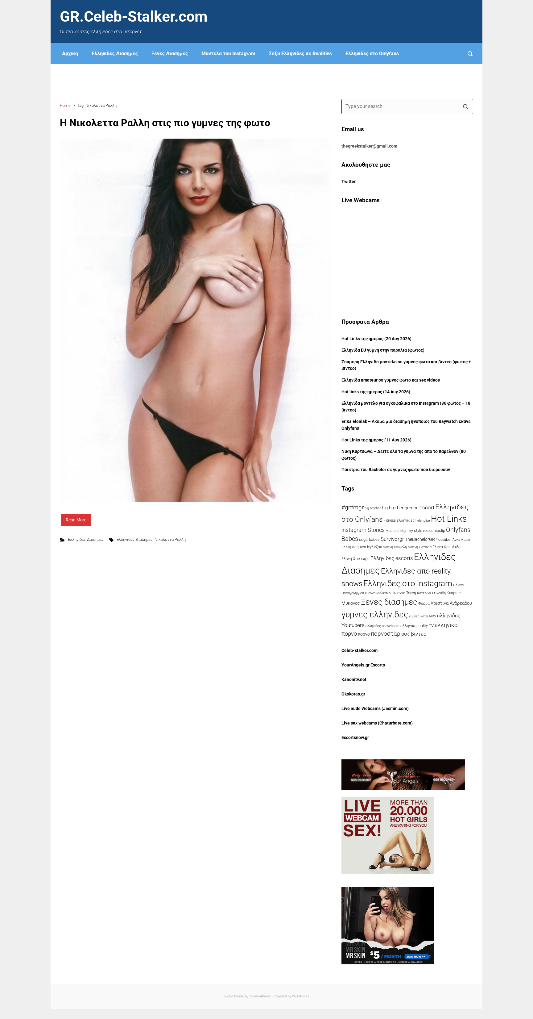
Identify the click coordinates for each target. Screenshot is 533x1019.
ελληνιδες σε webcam (382, 626)
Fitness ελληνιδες (399, 520)
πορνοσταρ (385, 633)
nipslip (439, 530)
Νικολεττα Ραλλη (170, 539)
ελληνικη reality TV (417, 625)
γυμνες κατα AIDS (422, 616)
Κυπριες (454, 593)
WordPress (300, 996)
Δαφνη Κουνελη (395, 547)
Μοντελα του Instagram (228, 53)
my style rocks (420, 530)
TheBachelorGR (420, 539)
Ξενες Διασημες (169, 53)
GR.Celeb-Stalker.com (134, 16)
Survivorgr (392, 539)
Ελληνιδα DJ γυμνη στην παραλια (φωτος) (382, 350)
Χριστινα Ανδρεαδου (451, 603)
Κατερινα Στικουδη (431, 593)
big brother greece (400, 508)
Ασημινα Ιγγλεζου (367, 547)
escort (426, 507)
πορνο (364, 634)
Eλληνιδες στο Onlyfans (372, 53)
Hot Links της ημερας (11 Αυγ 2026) (376, 440)
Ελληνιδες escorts (391, 558)
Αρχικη (70, 53)
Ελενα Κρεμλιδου (447, 547)
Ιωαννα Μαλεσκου (378, 593)
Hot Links (449, 519)
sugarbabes (369, 539)
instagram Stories (363, 530)
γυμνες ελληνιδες (374, 615)
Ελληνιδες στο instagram (407, 583)
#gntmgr (352, 507)
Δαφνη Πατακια (420, 547)
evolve (228, 996)
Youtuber (444, 539)
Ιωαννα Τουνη (404, 593)
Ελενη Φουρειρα (355, 559)
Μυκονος (350, 603)
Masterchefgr (396, 530)
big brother (373, 508)
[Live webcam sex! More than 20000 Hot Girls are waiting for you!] (387, 835)
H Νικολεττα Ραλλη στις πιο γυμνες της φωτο (165, 123)
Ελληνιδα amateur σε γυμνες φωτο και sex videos (390, 380)
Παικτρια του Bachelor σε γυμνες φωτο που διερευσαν (395, 469)
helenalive (422, 521)
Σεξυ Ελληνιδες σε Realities (300, 53)
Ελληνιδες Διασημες (115, 53)
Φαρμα (424, 603)
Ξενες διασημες (389, 602)
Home (65, 105)
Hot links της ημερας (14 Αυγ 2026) (375, 392)
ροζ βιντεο (414, 634)
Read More (76, 519)
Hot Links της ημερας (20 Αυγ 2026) (376, 338)
